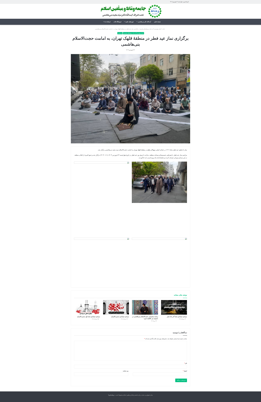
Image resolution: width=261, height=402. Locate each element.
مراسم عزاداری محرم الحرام (120, 316)
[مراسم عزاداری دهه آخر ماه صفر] (174, 307)
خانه (163, 29)
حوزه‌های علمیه (129, 22)
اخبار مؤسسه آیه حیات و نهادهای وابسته (150, 29)
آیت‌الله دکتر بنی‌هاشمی (144, 22)
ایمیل (185, 371)
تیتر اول (120, 33)
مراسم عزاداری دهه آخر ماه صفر (177, 316)
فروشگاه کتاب (117, 22)
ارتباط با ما (108, 22)
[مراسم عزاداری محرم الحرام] (116, 307)
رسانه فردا (111, 395)
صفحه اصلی (157, 22)
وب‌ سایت (125, 371)
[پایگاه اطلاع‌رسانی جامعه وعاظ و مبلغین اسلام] (130, 11)
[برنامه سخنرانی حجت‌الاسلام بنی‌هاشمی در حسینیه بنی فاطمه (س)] (145, 307)
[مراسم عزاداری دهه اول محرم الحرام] (87, 307)
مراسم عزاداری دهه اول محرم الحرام (88, 316)
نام (185, 363)
